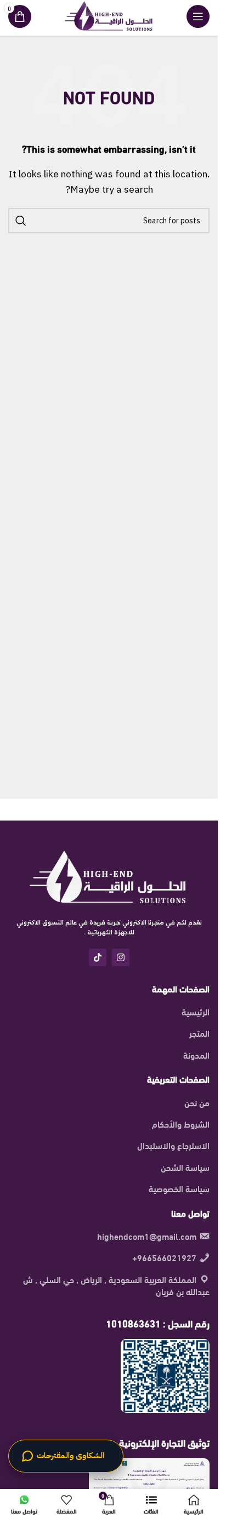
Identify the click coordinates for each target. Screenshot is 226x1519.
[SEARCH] (20, 220)
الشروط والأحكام (181, 1124)
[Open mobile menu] (198, 16)
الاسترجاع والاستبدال (173, 1145)
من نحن (197, 1102)
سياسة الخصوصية (179, 1188)
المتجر (199, 1033)
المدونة (196, 1055)
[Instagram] (120, 957)
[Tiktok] (97, 957)
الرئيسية (196, 1012)
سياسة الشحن (185, 1167)
